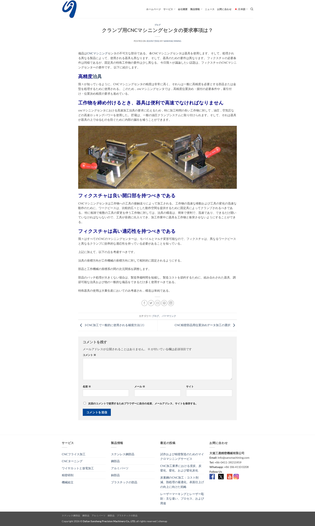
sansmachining (172, 41)
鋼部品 (115, 461)
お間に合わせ (224, 9)
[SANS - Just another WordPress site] (80, 9)
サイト (190, 386)
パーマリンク (169, 315)
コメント (89, 354)
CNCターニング (72, 461)
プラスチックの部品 (124, 482)
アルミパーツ (120, 468)
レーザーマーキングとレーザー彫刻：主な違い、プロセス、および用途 (182, 498)
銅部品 (115, 475)
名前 (87, 386)
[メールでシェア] (158, 303)
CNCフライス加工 (73, 454)
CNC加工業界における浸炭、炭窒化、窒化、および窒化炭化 (180, 468)
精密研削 (67, 475)
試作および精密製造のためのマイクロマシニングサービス (182, 456)
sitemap (162, 521)
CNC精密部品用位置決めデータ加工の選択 (203, 325)
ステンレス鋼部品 (122, 454)
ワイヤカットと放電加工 (78, 468)
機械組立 (67, 482)
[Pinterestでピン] (164, 303)
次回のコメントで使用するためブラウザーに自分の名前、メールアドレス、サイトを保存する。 (143, 403)
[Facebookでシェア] (144, 303)
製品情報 (195, 9)
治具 (97, 76)
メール (139, 386)
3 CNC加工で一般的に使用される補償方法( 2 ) (114, 325)
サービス (168, 9)
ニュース (210, 9)
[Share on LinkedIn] (171, 303)
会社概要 (183, 9)
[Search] (251, 9)
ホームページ (153, 9)
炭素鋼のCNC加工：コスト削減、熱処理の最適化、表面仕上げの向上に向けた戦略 (182, 482)
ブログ (157, 25)
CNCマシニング (97, 53)
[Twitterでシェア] (151, 303)
